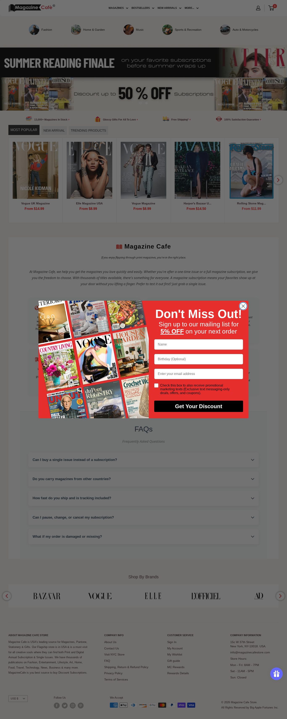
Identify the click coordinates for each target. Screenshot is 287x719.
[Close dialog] (243, 306)
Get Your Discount (198, 406)
